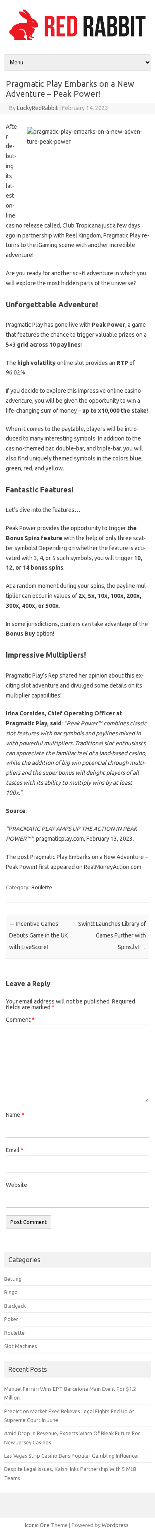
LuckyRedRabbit (37, 108)
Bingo (11, 1292)
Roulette (41, 887)
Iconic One (37, 1525)
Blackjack (15, 1306)
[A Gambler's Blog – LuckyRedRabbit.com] (77, 40)
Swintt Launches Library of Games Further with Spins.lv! (112, 935)
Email (15, 1150)
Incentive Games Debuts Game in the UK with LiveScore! (38, 935)
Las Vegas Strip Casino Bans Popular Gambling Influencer (71, 1456)
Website (16, 1185)
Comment (20, 1019)
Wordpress (115, 1525)
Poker (11, 1319)
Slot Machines (20, 1346)
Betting (12, 1279)
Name (15, 1114)
